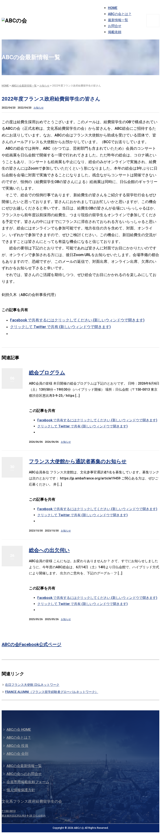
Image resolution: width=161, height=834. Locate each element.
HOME (112, 8)
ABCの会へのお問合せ (24, 774)
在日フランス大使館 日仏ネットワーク (32, 685)
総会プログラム (47, 373)
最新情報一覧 (118, 20)
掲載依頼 (114, 32)
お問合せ (114, 26)
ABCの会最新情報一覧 (24, 85)
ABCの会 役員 (17, 746)
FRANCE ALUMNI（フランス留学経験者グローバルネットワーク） (51, 692)
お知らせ (44, 85)
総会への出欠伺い (49, 550)
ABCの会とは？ (119, 14)
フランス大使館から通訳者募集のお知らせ (78, 461)
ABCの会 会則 (17, 754)
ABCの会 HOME (18, 729)
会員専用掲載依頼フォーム (27, 782)
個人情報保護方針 (20, 790)
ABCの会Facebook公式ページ (31, 644)
